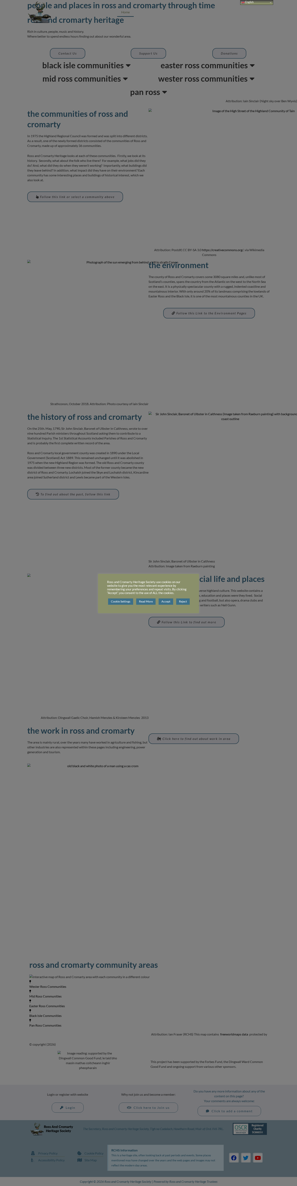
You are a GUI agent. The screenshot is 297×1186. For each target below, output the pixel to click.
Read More (146, 601)
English (249, 2)
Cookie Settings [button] (120, 601)
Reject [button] (183, 601)
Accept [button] (165, 601)
